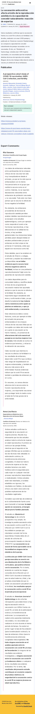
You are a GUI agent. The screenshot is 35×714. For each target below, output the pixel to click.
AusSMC (18, 703)
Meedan (27, 703)
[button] (30, 3)
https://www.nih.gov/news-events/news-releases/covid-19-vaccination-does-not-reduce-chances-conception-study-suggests (17, 131)
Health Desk (27, 706)
